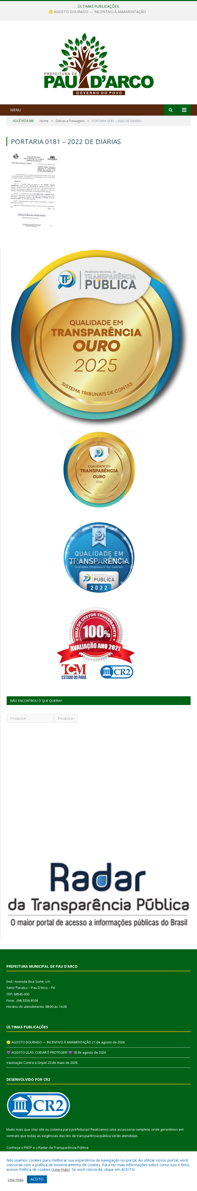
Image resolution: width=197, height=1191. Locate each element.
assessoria (126, 1129)
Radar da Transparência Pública (63, 1147)
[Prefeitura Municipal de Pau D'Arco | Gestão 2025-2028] (98, 63)
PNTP (28, 1147)
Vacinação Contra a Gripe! (26, 1062)
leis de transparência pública (88, 1135)
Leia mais (61, 1169)
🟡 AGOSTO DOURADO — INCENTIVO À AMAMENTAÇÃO (48, 1042)
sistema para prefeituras (69, 1129)
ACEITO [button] (37, 1179)
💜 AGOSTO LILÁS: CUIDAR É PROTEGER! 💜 (97, 11)
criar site (37, 1129)
